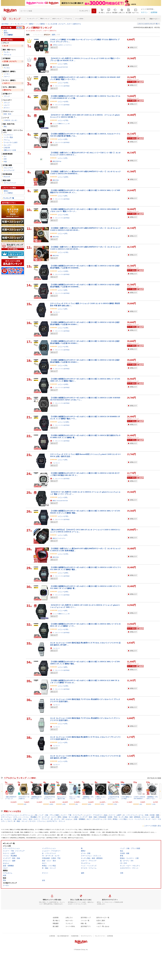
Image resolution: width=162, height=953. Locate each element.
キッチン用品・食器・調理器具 (129, 817)
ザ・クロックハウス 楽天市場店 (61, 86)
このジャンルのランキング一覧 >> (149, 24)
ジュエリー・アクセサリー (93, 815)
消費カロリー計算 (10, 150)
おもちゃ (69, 819)
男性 (5, 126)
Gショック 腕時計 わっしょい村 (61, 123)
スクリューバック (10, 183)
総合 (5, 31)
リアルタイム (68, 18)
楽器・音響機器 (79, 819)
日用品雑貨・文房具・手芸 (107, 817)
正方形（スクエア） (10, 61)
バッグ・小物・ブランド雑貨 (49, 815)
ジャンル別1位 (79, 18)
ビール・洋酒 (143, 815)
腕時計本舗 (55, 180)
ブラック (7, 96)
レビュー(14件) (63, 215)
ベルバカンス (56, 312)
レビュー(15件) (63, 252)
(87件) (102, 804)
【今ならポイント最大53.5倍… (62, 797)
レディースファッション (9, 815)
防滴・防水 (7, 114)
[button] (108, 11)
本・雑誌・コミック (21, 821)
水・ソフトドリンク (130, 815)
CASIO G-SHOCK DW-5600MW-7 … (139, 797)
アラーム (7, 140)
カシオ (6, 46)
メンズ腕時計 (40, 24)
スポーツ (7, 83)
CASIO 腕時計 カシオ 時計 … (126, 797)
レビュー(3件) (62, 139)
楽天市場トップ (7, 24)
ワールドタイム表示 (10, 142)
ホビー (89, 819)
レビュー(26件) (63, 384)
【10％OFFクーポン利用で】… (23, 797)
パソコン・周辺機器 (30, 817)
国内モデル (7, 90)
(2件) (140, 804)
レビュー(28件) (63, 573)
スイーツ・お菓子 (115, 815)
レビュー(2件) (62, 233)
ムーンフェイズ (9, 170)
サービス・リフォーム (37, 821)
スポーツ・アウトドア (41, 819)
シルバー (7, 105)
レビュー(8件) (62, 64)
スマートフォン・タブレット (11, 817)
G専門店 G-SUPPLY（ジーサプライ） (62, 45)
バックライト (8, 135)
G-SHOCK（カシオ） (11, 120)
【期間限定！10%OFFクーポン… (87, 797)
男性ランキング (44, 18)
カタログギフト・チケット (56, 821)
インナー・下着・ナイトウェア (71, 815)
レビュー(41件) (63, 83)
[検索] (94, 11)
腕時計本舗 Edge (57, 161)
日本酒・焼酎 (154, 815)
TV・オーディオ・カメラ (47, 817)
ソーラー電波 (8, 137)
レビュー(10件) (63, 686)
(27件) (115, 804)
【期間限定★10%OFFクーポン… (36, 797)
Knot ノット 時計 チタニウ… (74, 797)
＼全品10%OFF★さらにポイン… (49, 797)
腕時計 (31, 24)
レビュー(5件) (62, 497)
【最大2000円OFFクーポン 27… (10, 797)
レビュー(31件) (63, 554)
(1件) (76, 804)
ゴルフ (9, 821)
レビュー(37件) (63, 120)
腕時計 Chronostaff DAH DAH (60, 67)
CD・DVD (107, 819)
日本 (5, 159)
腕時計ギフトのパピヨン (59, 538)
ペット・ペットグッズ (136, 819)
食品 (105, 815)
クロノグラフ (8, 168)
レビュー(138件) (63, 422)
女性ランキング (56, 18)
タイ (5, 156)
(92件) (89, 804)
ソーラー (7, 74)
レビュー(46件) (63, 177)
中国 (5, 161)
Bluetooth (7, 176)
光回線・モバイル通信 (70, 817)
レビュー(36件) (63, 271)
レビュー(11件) (63, 347)
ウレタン (7, 52)
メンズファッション (27, 815)
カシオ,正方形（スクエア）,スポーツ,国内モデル (64, 24)
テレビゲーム (97, 819)
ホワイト (7, 108)
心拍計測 (7, 147)
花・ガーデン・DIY (57, 819)
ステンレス (7, 55)
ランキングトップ (32, 18)
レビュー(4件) (62, 196)
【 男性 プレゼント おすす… (100, 797)
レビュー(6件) (62, 290)
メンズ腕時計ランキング (39, 27)
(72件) (153, 804)
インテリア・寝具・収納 (88, 817)
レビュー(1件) (62, 158)
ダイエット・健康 (148, 817)
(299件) (51, 804)
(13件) (63, 804)
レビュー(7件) (62, 365)
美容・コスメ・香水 (25, 819)
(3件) (25, 804)
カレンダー (7, 145)
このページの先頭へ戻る (152, 826)
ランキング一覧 (8, 198)
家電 (59, 817)
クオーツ (7, 76)
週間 (53, 35)
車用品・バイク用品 (120, 819)
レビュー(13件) (63, 629)
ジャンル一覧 (141, 18)
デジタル (7, 68)
